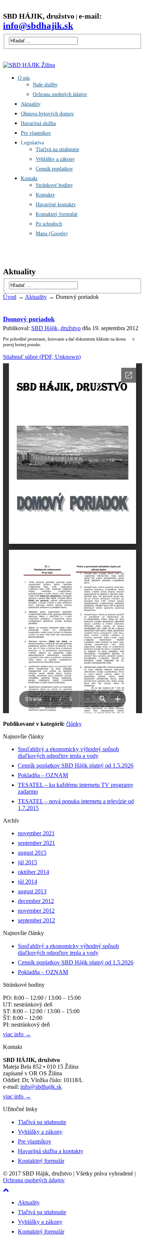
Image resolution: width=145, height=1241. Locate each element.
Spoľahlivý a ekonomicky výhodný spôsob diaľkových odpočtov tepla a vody (68, 752)
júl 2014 (27, 881)
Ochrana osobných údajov (60, 94)
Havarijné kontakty (56, 204)
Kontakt (29, 178)
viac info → (17, 1034)
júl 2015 (27, 862)
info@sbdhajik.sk (41, 1087)
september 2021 (36, 843)
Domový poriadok (29, 319)
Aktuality (31, 104)
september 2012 (36, 920)
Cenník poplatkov (54, 169)
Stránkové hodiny (54, 185)
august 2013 (32, 891)
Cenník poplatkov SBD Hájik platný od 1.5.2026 (75, 765)
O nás (24, 78)
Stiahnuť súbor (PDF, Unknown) (42, 357)
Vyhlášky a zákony (55, 159)
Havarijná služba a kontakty (50, 1151)
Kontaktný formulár (57, 214)
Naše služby (45, 84)
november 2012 (36, 910)
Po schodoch (49, 224)
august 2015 (32, 852)
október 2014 (33, 872)
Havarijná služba (38, 123)
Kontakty (45, 195)
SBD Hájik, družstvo (56, 328)
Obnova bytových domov (47, 114)
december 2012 (36, 901)
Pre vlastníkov (36, 133)
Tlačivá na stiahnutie (57, 149)
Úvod (9, 297)
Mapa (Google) (52, 233)
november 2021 (36, 833)
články (74, 724)
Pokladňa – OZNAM (43, 775)
